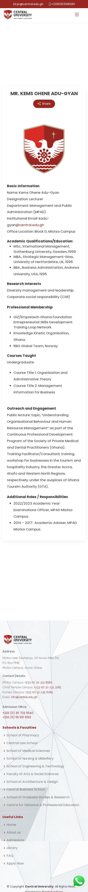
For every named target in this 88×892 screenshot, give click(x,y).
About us (14, 832)
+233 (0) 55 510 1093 (16, 717)
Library (12, 848)
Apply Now (15, 863)
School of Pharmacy (23, 735)
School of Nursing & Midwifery (30, 758)
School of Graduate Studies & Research (38, 797)
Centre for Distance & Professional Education (43, 805)
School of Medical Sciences (28, 750)
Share (46, 104)
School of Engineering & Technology (35, 766)
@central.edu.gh (30, 224)
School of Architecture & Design (32, 781)
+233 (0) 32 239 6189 (39, 692)
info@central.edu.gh (24, 697)
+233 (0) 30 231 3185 (47, 687)
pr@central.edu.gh (30, 4)
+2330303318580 (63, 4)
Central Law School (22, 743)
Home (11, 824)
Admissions (15, 840)
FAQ (10, 855)
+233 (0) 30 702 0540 (17, 713)
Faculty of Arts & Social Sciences (33, 774)
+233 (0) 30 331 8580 (38, 682)
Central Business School (26, 789)
